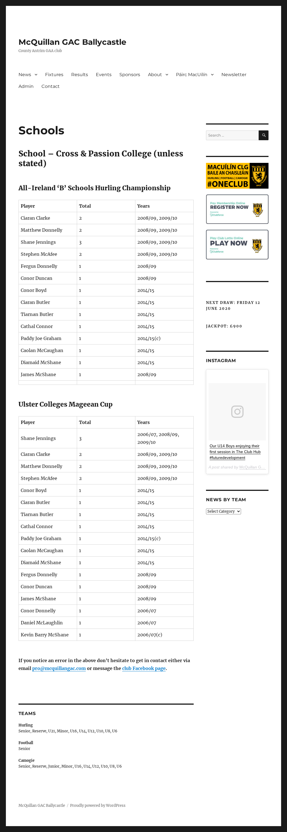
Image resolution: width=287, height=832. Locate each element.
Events (104, 74)
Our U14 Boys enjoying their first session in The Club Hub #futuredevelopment (235, 452)
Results (79, 74)
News (24, 74)
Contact (50, 86)
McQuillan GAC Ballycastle (72, 42)
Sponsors (129, 74)
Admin (26, 86)
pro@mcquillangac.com (59, 668)
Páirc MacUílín (191, 74)
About (155, 74)
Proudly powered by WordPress (98, 805)
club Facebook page (144, 668)
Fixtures (54, 74)
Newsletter (233, 74)
